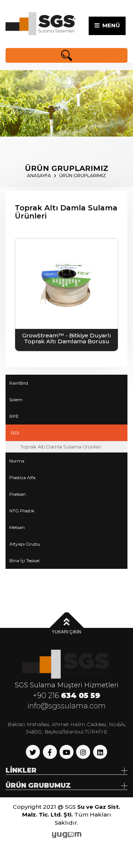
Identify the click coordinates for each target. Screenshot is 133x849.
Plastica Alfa (22, 477)
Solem (16, 399)
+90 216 (66, 695)
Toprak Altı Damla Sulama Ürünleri (60, 447)
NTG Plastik (21, 510)
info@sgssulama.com (66, 705)
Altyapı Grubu (24, 544)
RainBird (18, 383)
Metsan (17, 527)
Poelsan (17, 494)
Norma (16, 461)
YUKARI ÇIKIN (66, 631)
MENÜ (109, 25)
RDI (15, 433)
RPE (14, 416)
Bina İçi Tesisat (24, 560)
